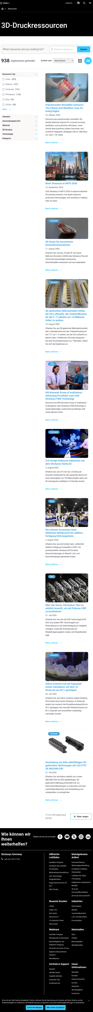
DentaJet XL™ (54, 917)
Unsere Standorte (78, 979)
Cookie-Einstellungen (34, 1007)
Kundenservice (54, 983)
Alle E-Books (53, 889)
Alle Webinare (54, 958)
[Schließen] (89, 1000)
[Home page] (1, 9)
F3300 (51, 906)
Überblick (75, 972)
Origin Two (53, 910)
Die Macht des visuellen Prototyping (57, 867)
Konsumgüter (77, 920)
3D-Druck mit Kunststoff (81, 896)
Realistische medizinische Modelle (81, 883)
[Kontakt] (78, 3)
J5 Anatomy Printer (56, 920)
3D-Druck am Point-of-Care (59, 948)
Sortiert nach (46, 60)
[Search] (84, 3)
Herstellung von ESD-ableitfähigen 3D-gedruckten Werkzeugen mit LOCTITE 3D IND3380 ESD (66, 765)
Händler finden (54, 972)
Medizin (74, 910)
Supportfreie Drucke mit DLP (58, 884)
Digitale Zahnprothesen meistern (57, 953)
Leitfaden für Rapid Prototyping (79, 877)
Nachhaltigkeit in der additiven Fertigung (56, 943)
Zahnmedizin (76, 906)
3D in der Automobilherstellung (80, 890)
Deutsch (69, 3)
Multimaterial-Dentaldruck (59, 872)
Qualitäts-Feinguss (56, 862)
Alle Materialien (77, 945)
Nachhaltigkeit (77, 990)
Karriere (75, 983)
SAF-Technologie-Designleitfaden (55, 877)
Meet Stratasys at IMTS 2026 (61, 183)
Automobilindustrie (79, 913)
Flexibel (74, 938)
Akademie (75, 986)
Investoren (76, 993)
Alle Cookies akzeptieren (55, 1007)
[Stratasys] (5, 3)
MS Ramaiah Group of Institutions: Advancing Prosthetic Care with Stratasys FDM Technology (64, 395)
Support (52, 969)
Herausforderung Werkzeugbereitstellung (80, 863)
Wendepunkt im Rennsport (59, 938)
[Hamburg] (90, 3)
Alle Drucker (53, 924)
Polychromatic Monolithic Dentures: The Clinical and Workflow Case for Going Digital (64, 108)
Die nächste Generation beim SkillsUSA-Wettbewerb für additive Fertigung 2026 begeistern (64, 532)
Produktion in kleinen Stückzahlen (79, 870)
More (4, 109)
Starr (73, 934)
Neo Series (53, 913)
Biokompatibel (77, 942)
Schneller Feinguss (56, 934)
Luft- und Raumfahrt (79, 917)
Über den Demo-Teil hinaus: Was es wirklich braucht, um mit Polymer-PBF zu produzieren (65, 608)
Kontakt (75, 976)
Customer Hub (54, 980)
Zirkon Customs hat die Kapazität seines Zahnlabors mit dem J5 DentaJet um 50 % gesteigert (63, 686)
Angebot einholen (55, 976)
